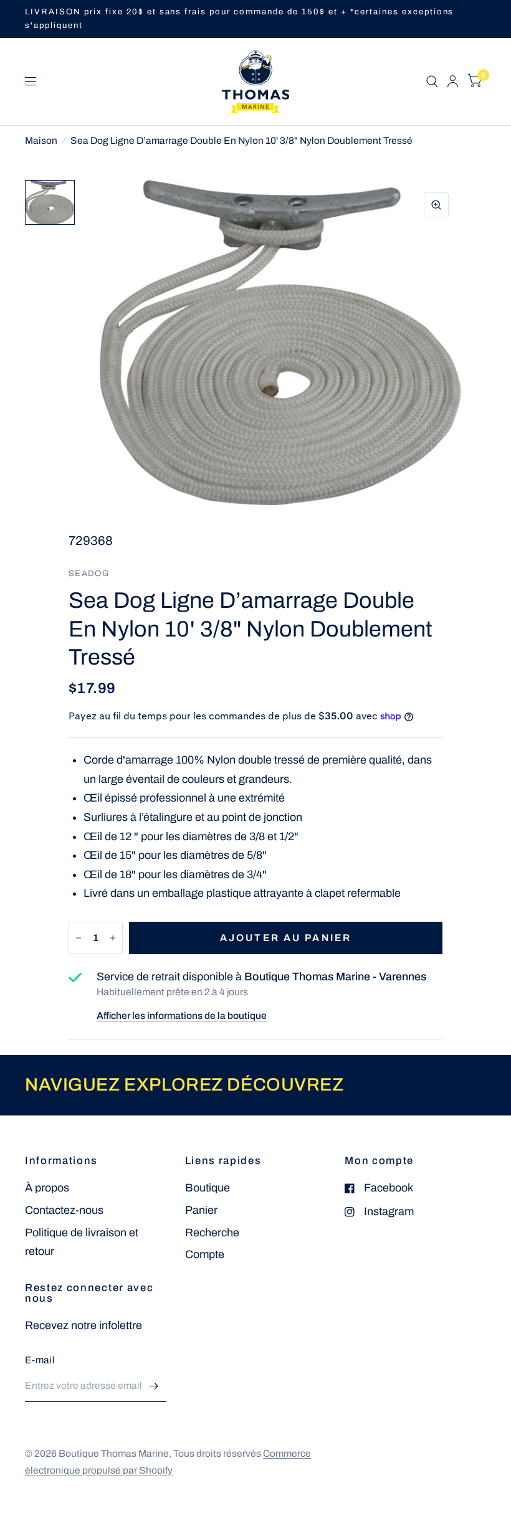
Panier (201, 1210)
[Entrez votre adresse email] (153, 1386)
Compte (204, 1254)
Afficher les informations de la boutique (182, 1016)
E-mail (40, 1360)
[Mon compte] (452, 81)
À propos (47, 1187)
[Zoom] (436, 204)
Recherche (212, 1232)
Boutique (207, 1187)
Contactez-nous (64, 1210)
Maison (41, 140)
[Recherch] (432, 81)
